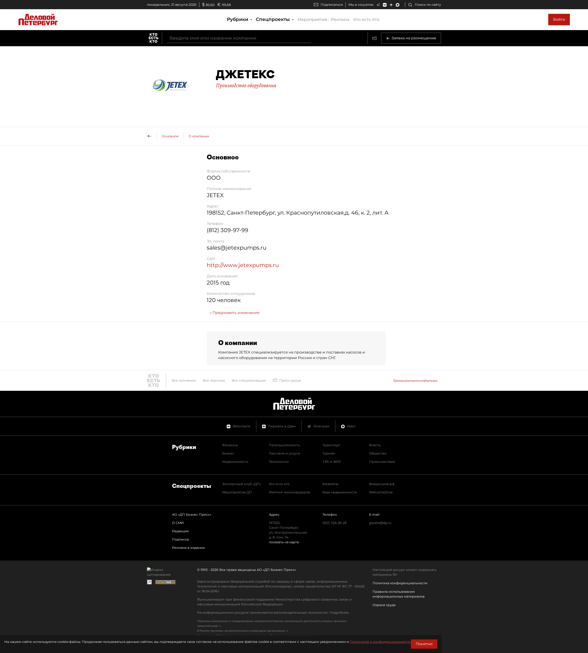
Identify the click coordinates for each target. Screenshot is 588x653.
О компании (199, 136)
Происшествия (382, 462)
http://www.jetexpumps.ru (243, 265)
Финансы (230, 445)
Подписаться (332, 5)
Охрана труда (384, 605)
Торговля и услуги (284, 453)
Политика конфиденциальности (400, 583)
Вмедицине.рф (382, 484)
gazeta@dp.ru (380, 523)
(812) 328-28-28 (334, 523)
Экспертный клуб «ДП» (241, 484)
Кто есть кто (279, 484)
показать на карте (284, 542)
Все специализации (249, 380)
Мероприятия (312, 19)
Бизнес (228, 453)
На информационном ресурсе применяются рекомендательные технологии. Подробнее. (273, 612)
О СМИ (178, 523)
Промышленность (284, 445)
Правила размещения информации (415, 380)
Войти (559, 19)
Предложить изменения (236, 313)
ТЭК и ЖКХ (331, 462)
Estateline (330, 484)
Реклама (340, 19)
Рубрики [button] (238, 19)
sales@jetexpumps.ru (236, 247)
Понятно (424, 644)
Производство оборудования (246, 85)
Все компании (184, 380)
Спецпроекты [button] (273, 19)
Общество (378, 453)
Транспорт (331, 445)
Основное (170, 136)
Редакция (180, 531)
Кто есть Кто (366, 19)
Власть (375, 445)
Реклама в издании (188, 548)
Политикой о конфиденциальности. (380, 642)
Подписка (180, 539)
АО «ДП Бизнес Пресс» (191, 514)
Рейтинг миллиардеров (289, 492)
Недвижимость (235, 462)
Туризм (328, 453)
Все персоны (214, 380)
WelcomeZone (381, 492)
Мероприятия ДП (237, 492)
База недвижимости (339, 492)
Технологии (279, 462)
